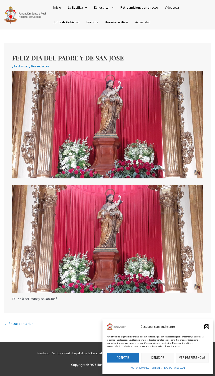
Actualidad (142, 22)
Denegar (157, 358)
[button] (207, 327)
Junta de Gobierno (66, 22)
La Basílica (75, 7)
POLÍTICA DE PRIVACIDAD (161, 368)
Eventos (92, 22)
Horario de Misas (116, 22)
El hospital (102, 7)
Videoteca (172, 7)
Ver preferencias (192, 358)
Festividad (21, 66)
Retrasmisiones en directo (139, 7)
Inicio (57, 7)
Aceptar (123, 358)
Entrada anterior (19, 323)
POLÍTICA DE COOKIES (139, 368)
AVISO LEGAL (179, 368)
